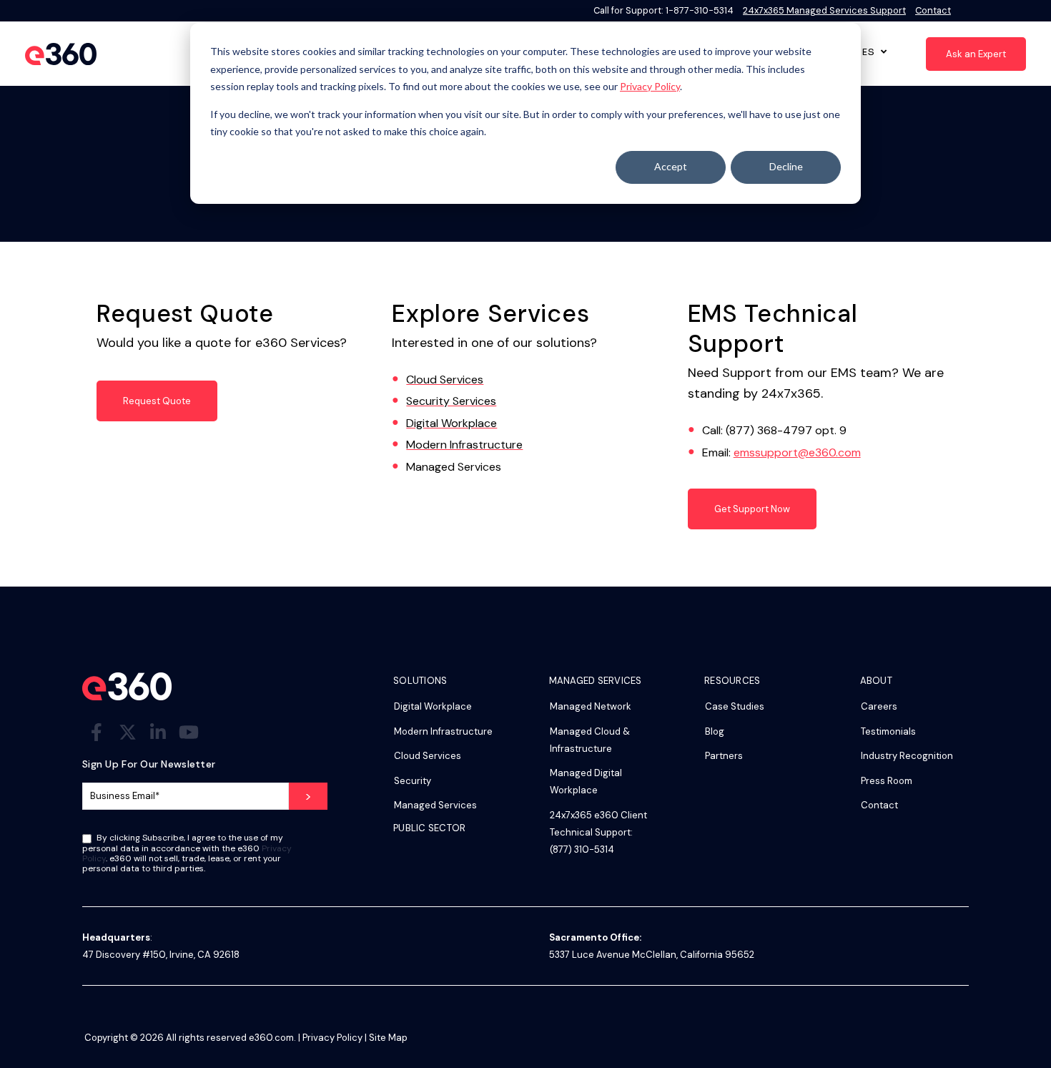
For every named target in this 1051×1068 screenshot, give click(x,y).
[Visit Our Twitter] (127, 732)
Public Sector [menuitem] (429, 828)
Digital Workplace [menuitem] (433, 706)
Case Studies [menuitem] (734, 706)
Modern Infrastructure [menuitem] (443, 731)
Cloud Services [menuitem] (427, 756)
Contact (933, 10)
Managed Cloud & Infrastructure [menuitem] (590, 740)
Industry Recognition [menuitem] (907, 756)
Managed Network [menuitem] (590, 706)
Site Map (388, 1038)
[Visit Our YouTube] (188, 732)
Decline (786, 166)
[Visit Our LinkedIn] (158, 732)
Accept (670, 166)
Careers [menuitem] (879, 706)
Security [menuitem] (412, 781)
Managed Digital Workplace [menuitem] (586, 781)
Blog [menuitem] (714, 731)
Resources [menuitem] (732, 681)
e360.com (271, 1038)
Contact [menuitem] (879, 805)
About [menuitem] (876, 681)
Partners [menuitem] (724, 756)
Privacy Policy (650, 86)
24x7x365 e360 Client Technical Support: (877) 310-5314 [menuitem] (598, 832)
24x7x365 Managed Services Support (824, 10)
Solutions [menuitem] (420, 681)
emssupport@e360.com (797, 452)
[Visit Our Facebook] (96, 732)
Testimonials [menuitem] (888, 731)
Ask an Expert (976, 54)
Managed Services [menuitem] (435, 805)
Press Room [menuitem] (886, 781)
